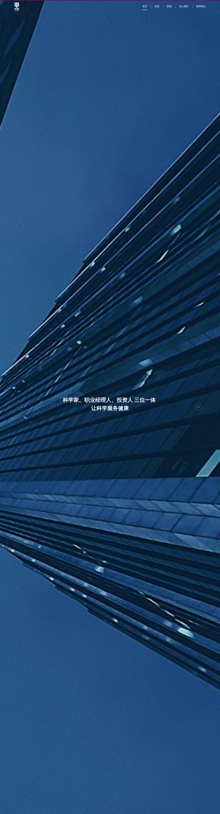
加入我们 (184, 6)
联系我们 (201, 6)
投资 (157, 6)
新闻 (169, 6)
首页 (144, 6)
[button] (21, 407)
